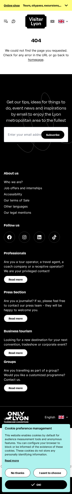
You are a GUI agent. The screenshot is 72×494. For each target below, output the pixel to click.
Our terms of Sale (16, 200)
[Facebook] (9, 237)
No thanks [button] (17, 473)
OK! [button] (38, 485)
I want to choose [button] (50, 473)
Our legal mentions (17, 212)
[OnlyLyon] (16, 417)
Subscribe (53, 135)
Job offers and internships (23, 188)
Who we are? (13, 182)
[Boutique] (52, 21)
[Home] (36, 21)
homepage (35, 60)
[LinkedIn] (39, 237)
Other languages (16, 206)
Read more (16, 279)
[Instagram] (24, 237)
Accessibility (13, 194)
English (50, 417)
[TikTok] (54, 237)
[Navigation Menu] (6, 21)
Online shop (12, 5)
